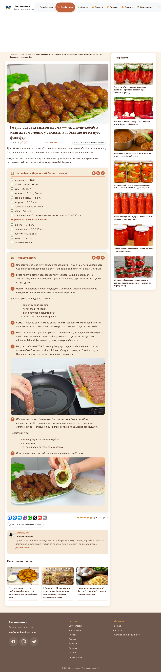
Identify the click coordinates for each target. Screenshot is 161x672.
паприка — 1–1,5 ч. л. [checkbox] (25, 202)
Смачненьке (22, 6)
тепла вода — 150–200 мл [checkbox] (28, 229)
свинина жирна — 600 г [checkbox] (27, 184)
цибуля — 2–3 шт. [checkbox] (24, 225)
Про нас (117, 626)
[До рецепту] (21, 142)
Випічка (112, 7)
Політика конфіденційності (126, 634)
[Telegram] (103, 173)
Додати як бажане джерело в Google (90, 142)
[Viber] (98, 173)
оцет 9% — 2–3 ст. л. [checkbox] (25, 233)
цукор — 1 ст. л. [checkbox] (23, 238)
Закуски (97, 7)
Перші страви (45, 7)
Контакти (117, 630)
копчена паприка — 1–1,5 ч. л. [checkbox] (30, 206)
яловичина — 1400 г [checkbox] (25, 180)
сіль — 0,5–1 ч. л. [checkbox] (23, 242)
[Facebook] (94, 173)
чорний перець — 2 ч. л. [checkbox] (27, 197)
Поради (72, 634)
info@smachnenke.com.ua (22, 632)
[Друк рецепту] (25, 142)
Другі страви (65, 7)
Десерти (127, 7)
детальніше (22, 547)
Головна (13, 54)
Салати (82, 7)
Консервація (144, 7)
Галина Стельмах (24, 536)
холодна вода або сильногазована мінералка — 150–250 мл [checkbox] (47, 215)
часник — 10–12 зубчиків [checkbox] (28, 193)
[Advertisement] (80, 33)
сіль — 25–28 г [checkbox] (22, 189)
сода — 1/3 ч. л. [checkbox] (23, 211)
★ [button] (78, 517)
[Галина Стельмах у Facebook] (11, 534)
